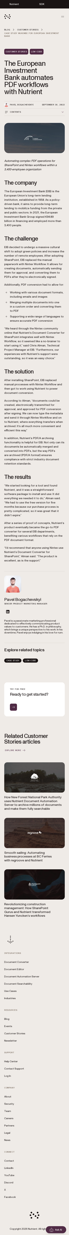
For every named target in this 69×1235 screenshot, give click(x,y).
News (7, 1140)
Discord (8, 1182)
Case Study (12, 660)
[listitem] (7, 611)
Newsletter (10, 1040)
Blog (6, 1019)
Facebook (10, 1197)
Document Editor (14, 969)
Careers (8, 1118)
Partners (9, 1125)
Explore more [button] (13, 750)
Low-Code (30, 660)
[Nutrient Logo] (7, 16)
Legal (7, 1133)
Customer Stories (14, 1033)
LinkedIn (8, 1168)
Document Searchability (18, 983)
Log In (7, 1076)
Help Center (11, 1061)
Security (9, 1104)
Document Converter (16, 962)
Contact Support (14, 1068)
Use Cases (10, 991)
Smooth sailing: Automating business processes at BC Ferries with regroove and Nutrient (28, 857)
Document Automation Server (21, 976)
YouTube (9, 1175)
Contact (9, 1160)
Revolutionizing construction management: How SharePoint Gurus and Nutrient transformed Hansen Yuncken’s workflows (27, 910)
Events (8, 1026)
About (7, 1096)
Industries (10, 998)
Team (7, 1111)
